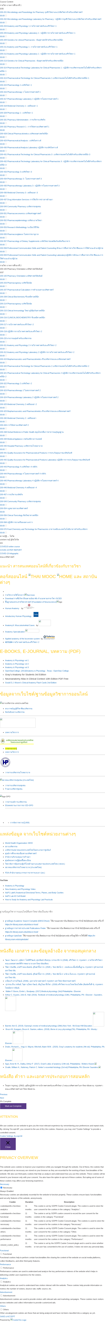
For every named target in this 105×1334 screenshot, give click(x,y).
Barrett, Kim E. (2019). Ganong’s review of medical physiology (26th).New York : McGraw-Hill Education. (48, 1026)
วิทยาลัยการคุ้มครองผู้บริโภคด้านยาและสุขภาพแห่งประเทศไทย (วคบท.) (35, 864)
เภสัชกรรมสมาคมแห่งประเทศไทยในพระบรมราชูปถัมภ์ (28, 850)
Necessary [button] (4, 1184)
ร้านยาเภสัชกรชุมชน (13, 789)
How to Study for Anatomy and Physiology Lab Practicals (29, 899)
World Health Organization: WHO (19, 843)
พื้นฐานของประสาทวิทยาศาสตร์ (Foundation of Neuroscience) (31, 602)
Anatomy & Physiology (14, 886)
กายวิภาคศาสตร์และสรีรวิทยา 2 (22, 642)
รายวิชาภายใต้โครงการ (15, 595)
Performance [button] (5, 1264)
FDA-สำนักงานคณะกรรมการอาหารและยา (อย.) (25, 873)
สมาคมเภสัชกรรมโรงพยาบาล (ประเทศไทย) (23, 867)
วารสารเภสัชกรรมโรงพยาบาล (17, 772)
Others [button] (3, 1306)
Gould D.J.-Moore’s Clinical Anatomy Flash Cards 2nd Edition (30, 683)
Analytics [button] (4, 1278)
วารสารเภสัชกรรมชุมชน (15, 785)
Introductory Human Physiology (18, 616)
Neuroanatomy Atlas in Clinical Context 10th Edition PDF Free (36, 679)
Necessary (7, 1188)
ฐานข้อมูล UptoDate (13, 936)
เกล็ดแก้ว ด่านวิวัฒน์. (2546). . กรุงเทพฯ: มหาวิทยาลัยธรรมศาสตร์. (40, 981)
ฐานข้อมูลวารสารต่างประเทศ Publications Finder (25, 928)
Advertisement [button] (6, 1292)
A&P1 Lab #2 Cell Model (15, 896)
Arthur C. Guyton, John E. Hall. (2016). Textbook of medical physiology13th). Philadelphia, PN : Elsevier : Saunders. (54, 995)
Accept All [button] (18, 1136)
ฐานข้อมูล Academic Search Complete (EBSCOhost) (27, 921)
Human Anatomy (12, 608)
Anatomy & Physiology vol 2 (17, 664)
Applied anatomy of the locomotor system (22, 639)
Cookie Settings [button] (6, 1136)
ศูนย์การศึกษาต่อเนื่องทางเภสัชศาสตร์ (20, 853)
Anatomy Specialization (15, 632)
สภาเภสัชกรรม (11, 846)
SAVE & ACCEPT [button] (7, 1316)
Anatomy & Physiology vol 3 (17, 667)
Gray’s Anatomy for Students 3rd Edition (25, 674)
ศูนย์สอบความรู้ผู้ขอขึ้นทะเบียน (18, 860)
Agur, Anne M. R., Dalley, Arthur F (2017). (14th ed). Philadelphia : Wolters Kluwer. (50, 1064)
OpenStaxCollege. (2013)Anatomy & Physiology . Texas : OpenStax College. (37, 671)
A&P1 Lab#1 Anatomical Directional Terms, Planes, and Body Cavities (34, 893)
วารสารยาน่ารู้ (11, 748)
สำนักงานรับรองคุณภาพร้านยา (17, 857)
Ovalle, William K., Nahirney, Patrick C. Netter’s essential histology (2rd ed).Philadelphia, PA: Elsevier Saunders (51, 1067)
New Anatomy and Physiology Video (20, 889)
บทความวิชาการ (12, 732)
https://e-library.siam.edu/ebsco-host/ (21, 924)
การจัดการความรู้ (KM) (19, 822)
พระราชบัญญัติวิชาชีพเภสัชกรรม (18, 708)
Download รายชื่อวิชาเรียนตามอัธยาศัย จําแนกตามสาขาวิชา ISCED (33, 598)
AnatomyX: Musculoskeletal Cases (20, 625)
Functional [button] (4, 1250)
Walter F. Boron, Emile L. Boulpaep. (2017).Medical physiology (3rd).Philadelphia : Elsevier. (43, 991)
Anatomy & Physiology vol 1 (17, 660)
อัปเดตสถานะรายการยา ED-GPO (19, 805)
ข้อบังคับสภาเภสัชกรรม (15, 712)
